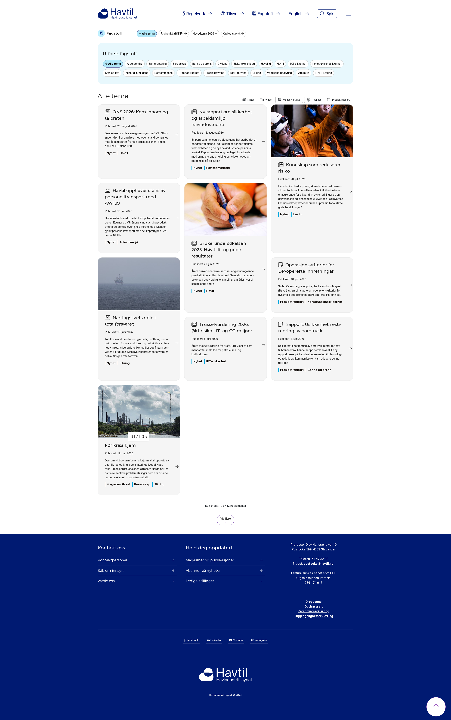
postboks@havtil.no (319, 563)
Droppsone (314, 601)
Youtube (237, 640)
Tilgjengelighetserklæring (313, 616)
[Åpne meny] (348, 14)
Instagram (260, 640)
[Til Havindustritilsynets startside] (117, 13)
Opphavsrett (313, 606)
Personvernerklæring (313, 611)
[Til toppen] (436, 706)
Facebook (192, 640)
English (296, 13)
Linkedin (215, 640)
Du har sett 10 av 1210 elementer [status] (225, 505)
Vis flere (225, 518)
